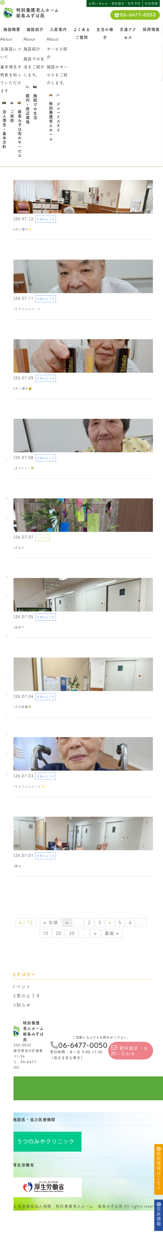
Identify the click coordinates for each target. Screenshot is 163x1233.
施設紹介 (35, 29)
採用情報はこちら (158, 1170)
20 (59, 933)
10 (46, 933)
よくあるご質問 (81, 33)
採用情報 (151, 29)
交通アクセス (128, 33)
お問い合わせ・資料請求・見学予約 (114, 3)
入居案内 (58, 29)
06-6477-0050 (138, 15)
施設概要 (11, 29)
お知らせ (21, 1005)
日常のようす (26, 995)
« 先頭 (50, 922)
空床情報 (158, 1216)
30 (72, 933)
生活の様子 (105, 33)
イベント (21, 986)
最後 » (112, 933)
